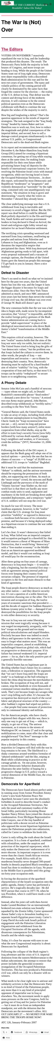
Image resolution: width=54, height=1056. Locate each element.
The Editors (12, 49)
